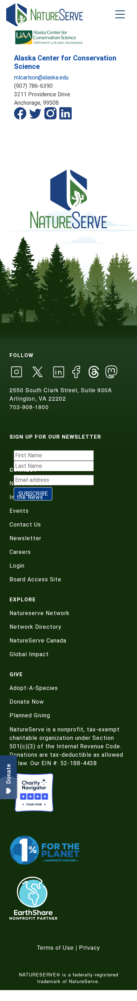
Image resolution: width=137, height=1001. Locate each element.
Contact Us (25, 524)
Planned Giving (29, 715)
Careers (20, 552)
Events (19, 511)
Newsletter (25, 538)
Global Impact (29, 654)
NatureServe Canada (37, 640)
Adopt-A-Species (33, 688)
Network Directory (35, 627)
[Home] (45, 14)
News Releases (30, 483)
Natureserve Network (39, 613)
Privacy (89, 947)
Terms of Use (55, 947)
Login (17, 565)
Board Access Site (35, 579)
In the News (26, 497)
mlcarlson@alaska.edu (41, 77)
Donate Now (26, 701)
